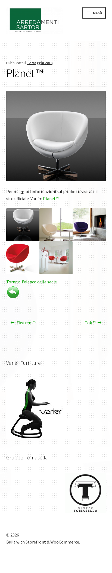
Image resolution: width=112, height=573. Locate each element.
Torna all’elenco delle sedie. (32, 281)
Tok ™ (90, 324)
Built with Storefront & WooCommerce (42, 542)
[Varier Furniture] (56, 408)
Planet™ (50, 198)
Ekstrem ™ (26, 324)
